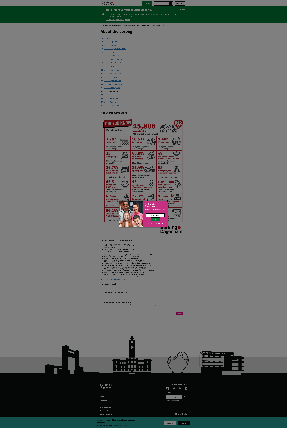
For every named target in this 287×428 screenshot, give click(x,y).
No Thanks (150, 223)
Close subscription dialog (168, 201)
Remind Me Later (159, 223)
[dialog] (143, 214)
